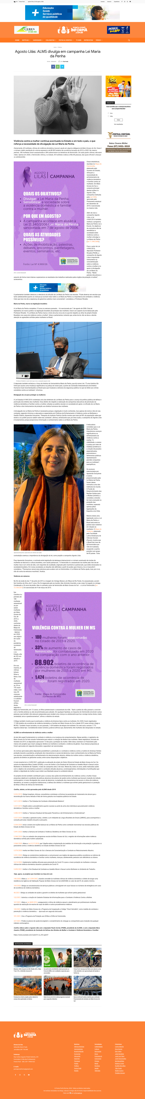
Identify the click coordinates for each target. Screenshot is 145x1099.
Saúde (96, 1068)
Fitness (97, 1061)
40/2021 (17, 893)
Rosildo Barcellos (120, 1066)
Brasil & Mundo (78, 1051)
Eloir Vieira (118, 1051)
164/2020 (17, 886)
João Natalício (119, 1054)
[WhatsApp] (58, 67)
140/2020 (17, 879)
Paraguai (77, 1061)
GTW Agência (78, 1093)
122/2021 (17, 897)
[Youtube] (130, 2)
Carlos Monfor (119, 1046)
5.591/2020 (18, 855)
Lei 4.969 (93, 197)
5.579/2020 (18, 850)
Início (55, 47)
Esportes (77, 1058)
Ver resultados (118, 124)
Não (111, 116)
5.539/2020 (18, 825)
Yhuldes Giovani (120, 1073)
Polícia (76, 1063)
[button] (129, 40)
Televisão (97, 1070)
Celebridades (98, 1046)
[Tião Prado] (59, 62)
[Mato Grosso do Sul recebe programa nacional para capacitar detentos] (58, 985)
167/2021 (17, 902)
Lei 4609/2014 (32, 902)
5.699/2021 (18, 869)
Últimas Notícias (79, 1046)
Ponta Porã (77, 1068)
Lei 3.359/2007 (32, 879)
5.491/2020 (18, 832)
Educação (77, 1056)
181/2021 (17, 916)
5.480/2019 (18, 813)
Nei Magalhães (119, 1061)
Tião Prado (65, 61)
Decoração (98, 1051)
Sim (111, 113)
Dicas (96, 1054)
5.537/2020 (18, 818)
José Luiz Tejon (119, 1056)
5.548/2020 (18, 836)
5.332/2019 (18, 794)
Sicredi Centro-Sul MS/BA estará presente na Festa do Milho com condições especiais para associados (56, 971)
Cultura (97, 1049)
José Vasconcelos (120, 1058)
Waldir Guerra (119, 1070)
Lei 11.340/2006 (93, 241)
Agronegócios (78, 1049)
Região (76, 1070)
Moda (96, 1063)
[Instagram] (125, 2)
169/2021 (17, 909)
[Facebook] (122, 2)
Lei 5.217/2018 (33, 843)
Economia (77, 1054)
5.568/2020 (18, 843)
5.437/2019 (18, 806)
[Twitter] (127, 2)
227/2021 (17, 921)
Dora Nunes (118, 1049)
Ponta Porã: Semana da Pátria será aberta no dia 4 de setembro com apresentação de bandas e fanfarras (87, 971)
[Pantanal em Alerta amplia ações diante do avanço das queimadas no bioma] (28, 985)
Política (60, 47)
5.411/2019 (18, 801)
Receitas (97, 1066)
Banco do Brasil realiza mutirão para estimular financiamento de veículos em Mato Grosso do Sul (87, 999)
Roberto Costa (119, 1063)
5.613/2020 (18, 862)
